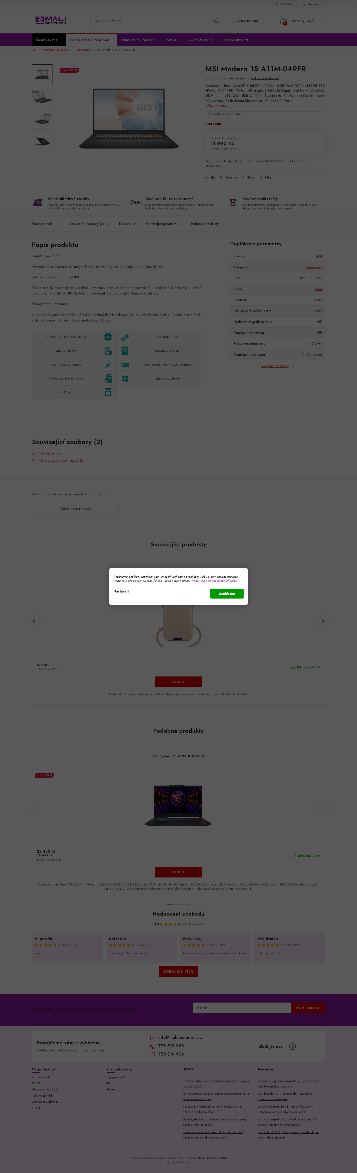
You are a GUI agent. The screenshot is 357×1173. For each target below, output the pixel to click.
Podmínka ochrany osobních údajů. (215, 581)
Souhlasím (227, 593)
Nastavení (121, 591)
